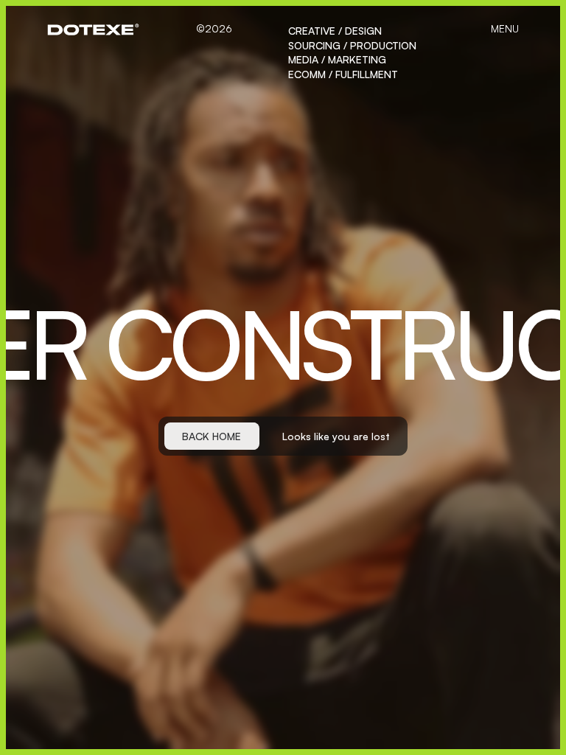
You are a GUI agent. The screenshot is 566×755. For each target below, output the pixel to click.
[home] (93, 29)
